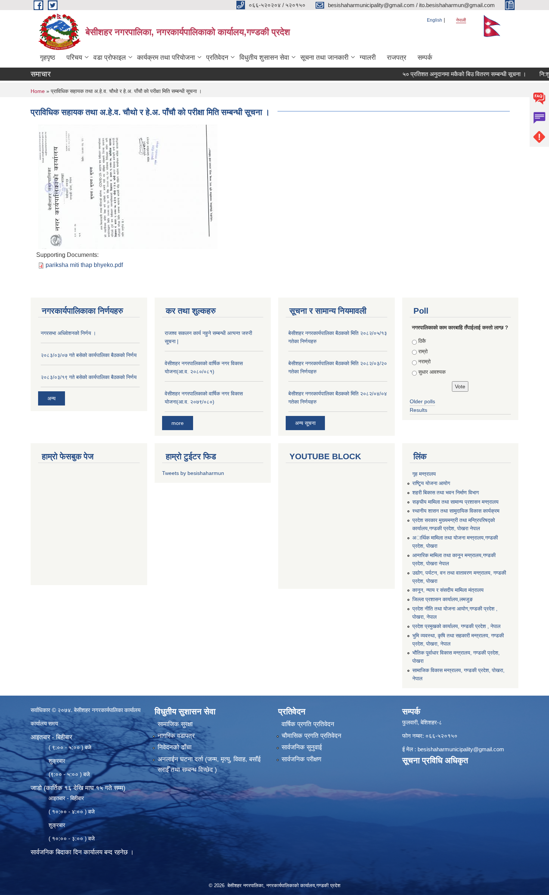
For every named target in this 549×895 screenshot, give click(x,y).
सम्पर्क (425, 57)
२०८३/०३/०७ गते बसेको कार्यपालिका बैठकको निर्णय (89, 355)
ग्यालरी (368, 57)
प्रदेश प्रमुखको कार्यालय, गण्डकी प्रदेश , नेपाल (456, 626)
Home (38, 91)
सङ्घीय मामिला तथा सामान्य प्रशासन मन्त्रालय (455, 502)
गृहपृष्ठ (47, 57)
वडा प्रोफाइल (109, 57)
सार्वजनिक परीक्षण (301, 759)
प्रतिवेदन (217, 57)
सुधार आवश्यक (432, 372)
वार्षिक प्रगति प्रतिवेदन (308, 724)
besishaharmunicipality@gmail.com (461, 749)
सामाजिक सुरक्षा (175, 724)
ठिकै (422, 341)
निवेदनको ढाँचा (175, 747)
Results (418, 410)
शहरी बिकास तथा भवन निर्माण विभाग (445, 492)
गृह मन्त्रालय (424, 474)
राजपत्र (396, 57)
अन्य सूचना (305, 423)
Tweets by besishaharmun (193, 473)
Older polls (422, 401)
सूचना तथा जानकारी (324, 57)
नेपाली (461, 20)
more (177, 423)
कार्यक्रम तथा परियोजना (166, 57)
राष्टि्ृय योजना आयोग (431, 483)
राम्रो (423, 351)
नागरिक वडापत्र (176, 735)
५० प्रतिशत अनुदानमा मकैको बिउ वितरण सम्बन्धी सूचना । (449, 74)
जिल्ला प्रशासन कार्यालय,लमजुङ (442, 599)
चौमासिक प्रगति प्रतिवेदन (311, 735)
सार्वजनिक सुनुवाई (302, 747)
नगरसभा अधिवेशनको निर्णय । (68, 333)
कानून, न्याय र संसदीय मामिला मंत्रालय (448, 590)
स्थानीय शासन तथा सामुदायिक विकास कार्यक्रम (455, 511)
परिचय (74, 57)
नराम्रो (424, 361)
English (434, 20)
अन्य (51, 398)
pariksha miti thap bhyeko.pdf (84, 265)
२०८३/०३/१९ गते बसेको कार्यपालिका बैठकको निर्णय (89, 377)
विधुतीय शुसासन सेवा (264, 57)
